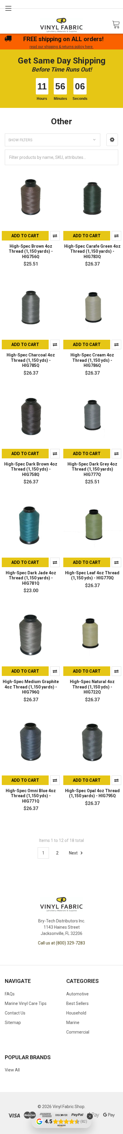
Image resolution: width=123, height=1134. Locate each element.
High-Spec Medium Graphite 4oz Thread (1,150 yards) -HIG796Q (31, 686)
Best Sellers (77, 1003)
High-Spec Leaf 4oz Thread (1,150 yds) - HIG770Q (92, 575)
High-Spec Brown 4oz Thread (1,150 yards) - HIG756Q (31, 251)
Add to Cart (25, 235)
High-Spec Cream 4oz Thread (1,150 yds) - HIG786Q (92, 360)
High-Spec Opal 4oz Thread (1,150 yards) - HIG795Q (92, 793)
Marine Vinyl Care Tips (26, 1003)
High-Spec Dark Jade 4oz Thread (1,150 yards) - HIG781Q (31, 578)
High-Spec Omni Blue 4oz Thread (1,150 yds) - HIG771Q (31, 795)
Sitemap (13, 1022)
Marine (72, 1022)
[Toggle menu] (8, 8)
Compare (55, 236)
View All (12, 1070)
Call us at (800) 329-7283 (61, 943)
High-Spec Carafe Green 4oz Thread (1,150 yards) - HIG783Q (92, 251)
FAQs (10, 994)
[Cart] (116, 25)
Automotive (77, 994)
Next (74, 853)
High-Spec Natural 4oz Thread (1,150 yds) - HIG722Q (92, 686)
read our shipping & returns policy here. (61, 47)
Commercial (77, 1032)
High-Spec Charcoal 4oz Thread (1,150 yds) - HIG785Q (31, 360)
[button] (112, 140)
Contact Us (15, 1013)
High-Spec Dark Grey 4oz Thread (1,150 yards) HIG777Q (92, 469)
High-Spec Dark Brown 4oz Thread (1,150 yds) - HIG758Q (30, 469)
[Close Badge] (90, 1116)
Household (76, 1013)
